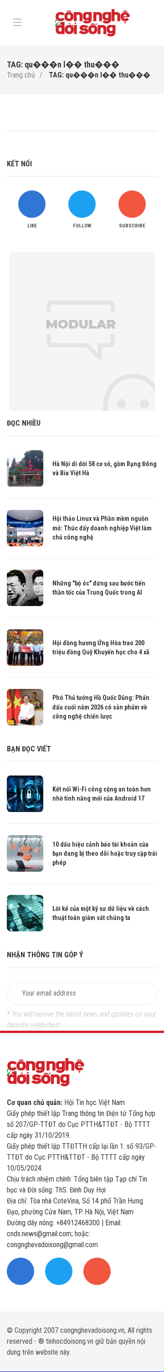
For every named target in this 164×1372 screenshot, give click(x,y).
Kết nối (19, 163)
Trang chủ (21, 75)
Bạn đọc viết (29, 749)
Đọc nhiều (24, 423)
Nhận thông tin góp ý (45, 955)
